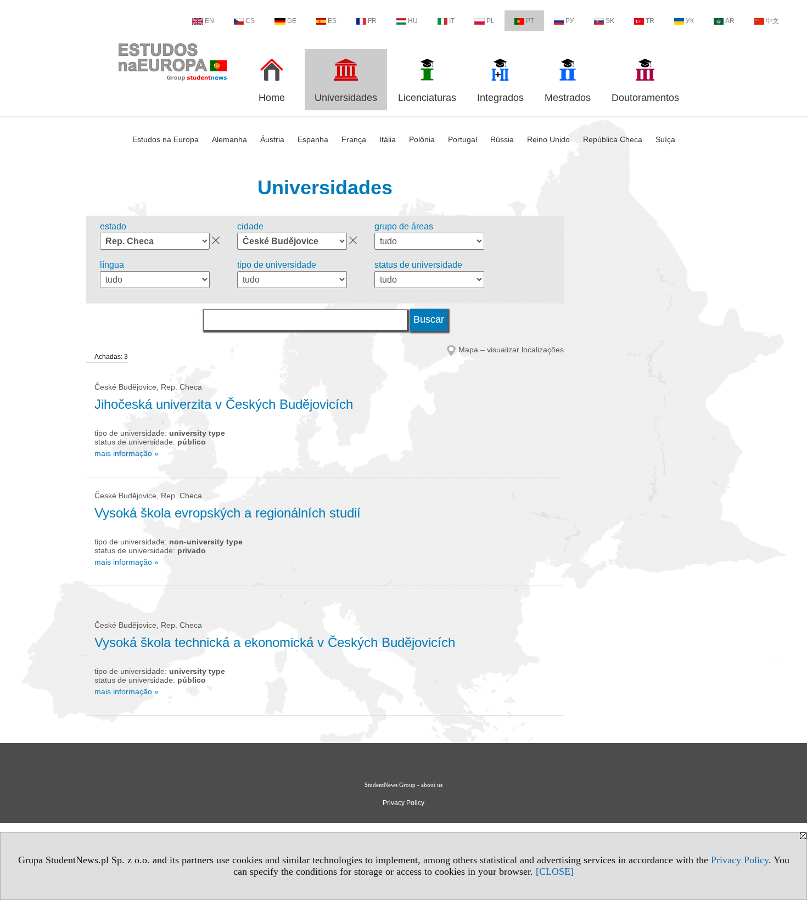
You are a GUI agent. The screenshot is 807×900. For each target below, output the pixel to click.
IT (452, 21)
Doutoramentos (645, 97)
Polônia (422, 139)
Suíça (665, 139)
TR (650, 21)
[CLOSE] (555, 871)
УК (690, 21)
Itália (387, 139)
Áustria (272, 139)
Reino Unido (548, 139)
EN (209, 21)
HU (413, 21)
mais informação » (126, 453)
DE (291, 21)
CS (250, 21)
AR (730, 21)
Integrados (500, 97)
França (353, 139)
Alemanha (229, 139)
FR (372, 21)
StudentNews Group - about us (403, 784)
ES (332, 21)
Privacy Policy (740, 859)
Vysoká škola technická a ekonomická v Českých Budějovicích (274, 642)
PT (530, 21)
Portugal (462, 139)
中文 (772, 21)
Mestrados (568, 97)
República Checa (612, 139)
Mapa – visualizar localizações (511, 349)
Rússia (502, 139)
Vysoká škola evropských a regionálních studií (227, 512)
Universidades (346, 97)
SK (610, 21)
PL (490, 21)
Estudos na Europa (165, 139)
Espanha (313, 139)
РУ (569, 21)
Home (272, 97)
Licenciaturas (427, 97)
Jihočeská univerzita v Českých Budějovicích (223, 404)
